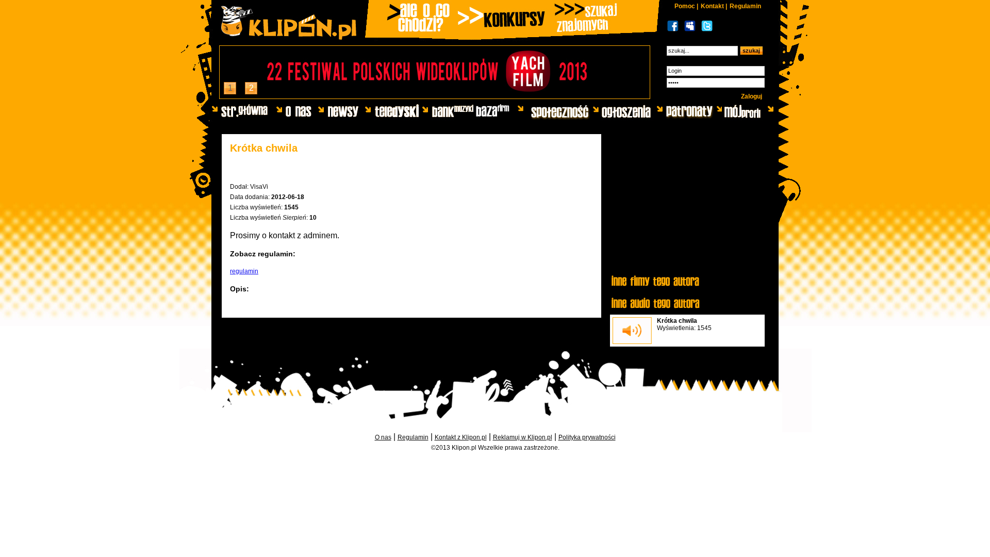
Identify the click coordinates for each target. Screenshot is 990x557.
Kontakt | (714, 6)
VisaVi (259, 186)
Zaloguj (751, 96)
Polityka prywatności (587, 437)
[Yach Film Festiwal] (435, 95)
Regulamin (745, 6)
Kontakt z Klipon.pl (461, 437)
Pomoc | (686, 6)
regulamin (244, 271)
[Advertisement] (687, 204)
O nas (383, 437)
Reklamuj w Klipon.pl (522, 437)
